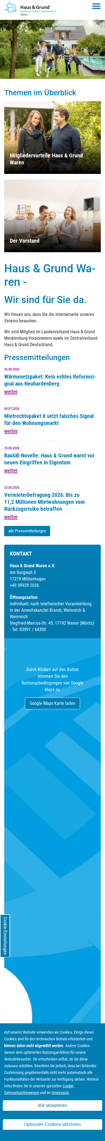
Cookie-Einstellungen (5, 936)
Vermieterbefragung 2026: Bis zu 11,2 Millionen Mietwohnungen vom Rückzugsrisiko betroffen (44, 502)
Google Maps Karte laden (52, 703)
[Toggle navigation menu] (96, 6)
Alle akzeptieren (52, 1105)
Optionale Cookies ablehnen (52, 1124)
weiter (11, 391)
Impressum (60, 1092)
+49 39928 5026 (24, 585)
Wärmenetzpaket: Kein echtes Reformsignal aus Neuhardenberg (50, 380)
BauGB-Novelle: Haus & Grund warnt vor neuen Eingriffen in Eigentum (49, 459)
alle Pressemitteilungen (27, 530)
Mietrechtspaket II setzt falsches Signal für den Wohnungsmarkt (49, 419)
